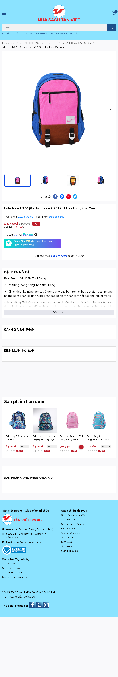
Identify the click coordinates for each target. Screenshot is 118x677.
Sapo (31, 596)
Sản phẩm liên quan (24, 401)
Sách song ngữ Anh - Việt (74, 524)
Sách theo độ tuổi (70, 551)
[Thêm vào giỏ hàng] (81, 447)
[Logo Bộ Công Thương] (14, 550)
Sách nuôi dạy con (11, 568)
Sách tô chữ (67, 542)
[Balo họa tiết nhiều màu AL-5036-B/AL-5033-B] (45, 420)
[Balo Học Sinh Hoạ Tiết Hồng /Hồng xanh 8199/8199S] (72, 420)
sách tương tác (61, 33)
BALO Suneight (25, 217)
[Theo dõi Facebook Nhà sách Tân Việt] (33, 604)
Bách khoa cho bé (70, 528)
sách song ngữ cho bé (44, 33)
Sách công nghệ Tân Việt (73, 515)
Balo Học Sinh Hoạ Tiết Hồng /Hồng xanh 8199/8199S (71, 439)
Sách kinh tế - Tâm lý (12, 572)
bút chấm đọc (8, 33)
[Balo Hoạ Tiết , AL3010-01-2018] (18, 420)
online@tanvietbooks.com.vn (28, 542)
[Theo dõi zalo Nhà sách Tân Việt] (39, 604)
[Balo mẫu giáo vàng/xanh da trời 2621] (99, 420)
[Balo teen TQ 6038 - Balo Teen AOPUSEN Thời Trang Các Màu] (59, 108)
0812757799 (59, 255)
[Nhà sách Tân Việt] (59, 13)
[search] (111, 27)
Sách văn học (9, 563)
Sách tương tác (68, 519)
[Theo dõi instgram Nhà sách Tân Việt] (46, 604)
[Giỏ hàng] (113, 13)
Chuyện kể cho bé (70, 533)
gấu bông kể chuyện (24, 33)
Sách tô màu (67, 546)
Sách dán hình (68, 537)
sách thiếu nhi (75, 33)
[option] (59, 108)
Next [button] (111, 108)
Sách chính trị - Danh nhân (15, 577)
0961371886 (27, 534)
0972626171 (41, 534)
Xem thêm (60, 312)
